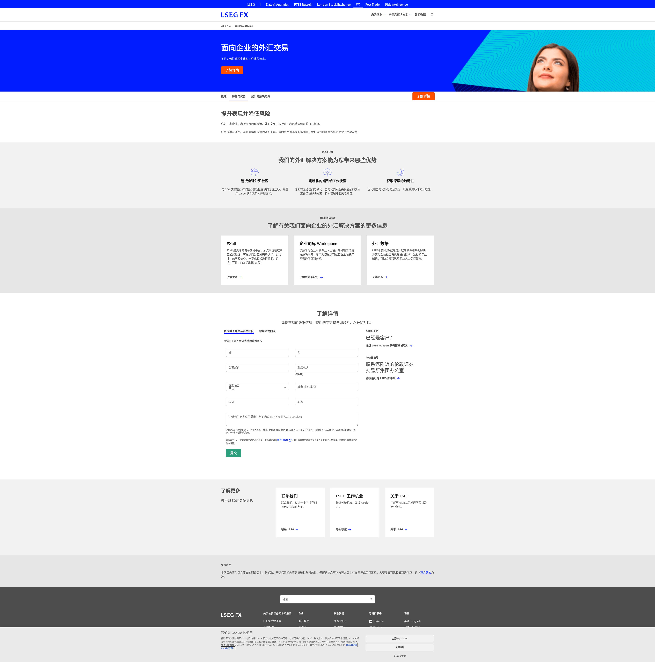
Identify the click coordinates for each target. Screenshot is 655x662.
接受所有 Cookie (400, 638)
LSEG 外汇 (226, 25)
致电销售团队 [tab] (267, 331)
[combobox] (323, 599)
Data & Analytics (277, 4)
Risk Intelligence (396, 4)
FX (358, 4)
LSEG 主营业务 (272, 621)
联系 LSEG (340, 621)
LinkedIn (378, 621)
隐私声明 (282, 440)
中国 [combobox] (234, 387)
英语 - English (412, 621)
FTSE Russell (303, 4)
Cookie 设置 (400, 656)
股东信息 (304, 621)
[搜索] (432, 15)
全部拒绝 (399, 647)
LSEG (251, 4)
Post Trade (372, 4)
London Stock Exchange (334, 4)
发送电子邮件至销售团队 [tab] (239, 331)
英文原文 (425, 573)
